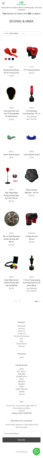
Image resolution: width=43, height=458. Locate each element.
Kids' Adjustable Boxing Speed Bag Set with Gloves (11, 195)
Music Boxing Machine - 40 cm (31, 191)
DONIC (21, 387)
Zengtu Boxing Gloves (32, 237)
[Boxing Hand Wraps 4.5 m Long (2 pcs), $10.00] (11, 53)
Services (21, 329)
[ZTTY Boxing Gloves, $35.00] (31, 53)
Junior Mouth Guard (32, 154)
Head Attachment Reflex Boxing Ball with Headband (11, 283)
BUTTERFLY (21, 372)
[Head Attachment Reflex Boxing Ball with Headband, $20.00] (11, 263)
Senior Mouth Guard (11, 154)
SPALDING (21, 374)
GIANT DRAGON (21, 389)
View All (21, 394)
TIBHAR (21, 392)
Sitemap (21, 346)
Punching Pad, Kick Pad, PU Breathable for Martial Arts (11, 113)
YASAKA (21, 384)
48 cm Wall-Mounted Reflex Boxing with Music (11, 239)
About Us (21, 331)
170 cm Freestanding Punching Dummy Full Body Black (31, 283)
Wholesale (21, 326)
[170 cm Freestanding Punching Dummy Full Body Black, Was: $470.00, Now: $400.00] (31, 263)
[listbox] (18, 33)
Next (37, 301)
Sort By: (6, 33)
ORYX (21, 369)
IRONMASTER (21, 377)
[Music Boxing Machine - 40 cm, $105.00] (31, 175)
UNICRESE (21, 382)
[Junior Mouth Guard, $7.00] (31, 137)
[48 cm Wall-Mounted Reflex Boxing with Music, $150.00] (11, 219)
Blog (21, 341)
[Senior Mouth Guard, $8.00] (11, 137)
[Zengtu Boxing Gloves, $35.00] (31, 219)
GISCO (21, 379)
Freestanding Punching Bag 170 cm (31, 112)
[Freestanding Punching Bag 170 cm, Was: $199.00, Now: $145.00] (31, 93)
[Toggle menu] (3, 3)
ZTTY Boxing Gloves (31, 70)
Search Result (21, 344)
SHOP (21, 358)
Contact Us (21, 334)
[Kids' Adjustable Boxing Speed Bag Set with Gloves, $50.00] (11, 175)
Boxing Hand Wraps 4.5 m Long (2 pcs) (11, 71)
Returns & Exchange (21, 336)
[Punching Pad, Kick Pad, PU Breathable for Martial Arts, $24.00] (11, 93)
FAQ (21, 339)
